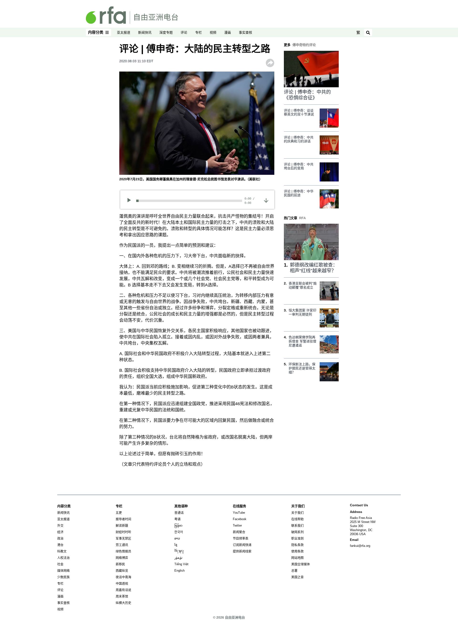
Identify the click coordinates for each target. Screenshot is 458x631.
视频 (213, 32)
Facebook (239, 519)
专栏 (198, 32)
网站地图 (297, 557)
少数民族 (63, 577)
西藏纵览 (122, 570)
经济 (60, 532)
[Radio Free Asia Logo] (132, 14)
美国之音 (297, 577)
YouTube (239, 512)
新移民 (120, 564)
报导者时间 (123, 519)
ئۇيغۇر (178, 557)
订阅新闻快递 (242, 545)
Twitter (237, 525)
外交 (60, 525)
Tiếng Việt (181, 564)
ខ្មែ (175, 545)
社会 (60, 564)
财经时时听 (123, 532)
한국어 (178, 532)
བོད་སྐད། (179, 551)
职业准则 (297, 538)
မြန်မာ (178, 525)
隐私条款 (297, 545)
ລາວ (177, 538)
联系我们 (297, 525)
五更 (119, 512)
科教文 (62, 551)
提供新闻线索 (242, 551)
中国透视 (122, 583)
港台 (60, 545)
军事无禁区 (123, 538)
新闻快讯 (144, 32)
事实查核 (245, 32)
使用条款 (297, 551)
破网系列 (297, 532)
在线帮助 (297, 519)
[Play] (130, 201)
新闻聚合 (239, 532)
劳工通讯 (122, 545)
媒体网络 (63, 570)
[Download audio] (266, 200)
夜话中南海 (123, 577)
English (179, 570)
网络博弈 (122, 557)
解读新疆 (122, 525)
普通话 (179, 512)
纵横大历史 (123, 603)
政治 (60, 538)
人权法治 (63, 557)
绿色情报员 (123, 551)
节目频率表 (240, 538)
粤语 (177, 519)
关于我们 (297, 512)
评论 (184, 32)
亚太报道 (123, 32)
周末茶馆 (122, 596)
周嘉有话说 (123, 590)
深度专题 (166, 32)
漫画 (227, 32)
